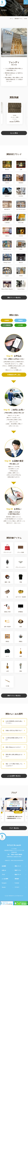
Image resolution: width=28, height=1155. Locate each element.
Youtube (4, 887)
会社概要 (4, 866)
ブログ (3, 874)
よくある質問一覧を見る (14, 776)
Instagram (4, 883)
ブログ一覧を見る (14, 828)
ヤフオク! (17, 887)
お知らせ (4, 870)
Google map (14, 852)
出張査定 (7, 320)
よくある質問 (5, 878)
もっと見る (14, 133)
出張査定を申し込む (14, 374)
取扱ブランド (18, 874)
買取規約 (17, 878)
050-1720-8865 (16, 854)
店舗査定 (20, 320)
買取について (18, 866)
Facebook (17, 883)
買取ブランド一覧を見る (14, 297)
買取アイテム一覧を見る (14, 695)
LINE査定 (20, 325)
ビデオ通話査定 (7, 325)
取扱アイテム (18, 870)
